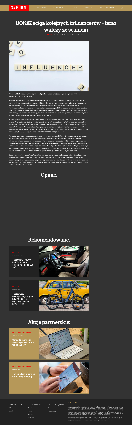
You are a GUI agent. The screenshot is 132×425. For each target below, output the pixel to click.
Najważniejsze (59, 8)
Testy (75, 8)
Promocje (89, 8)
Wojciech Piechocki (78, 35)
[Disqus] (49, 204)
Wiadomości (41, 8)
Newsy (49, 35)
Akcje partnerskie (107, 8)
